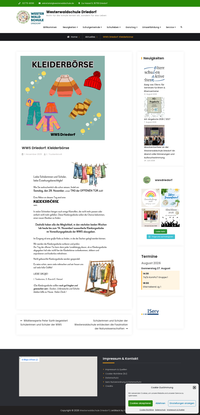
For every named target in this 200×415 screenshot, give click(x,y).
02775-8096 (28, 3)
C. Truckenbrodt (54, 154)
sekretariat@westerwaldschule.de (58, 3)
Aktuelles (90, 36)
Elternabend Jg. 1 (152, 286)
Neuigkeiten (69, 27)
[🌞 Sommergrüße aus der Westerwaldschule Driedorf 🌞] (170, 198)
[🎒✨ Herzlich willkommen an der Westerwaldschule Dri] (150, 198)
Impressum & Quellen (176, 410)
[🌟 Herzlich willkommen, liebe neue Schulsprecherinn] (150, 217)
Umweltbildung (150, 27)
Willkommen (50, 27)
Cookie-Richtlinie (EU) (116, 373)
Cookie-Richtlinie (147, 410)
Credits (109, 386)
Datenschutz (160, 410)
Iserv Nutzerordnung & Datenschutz (123, 381)
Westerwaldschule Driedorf (71, 12)
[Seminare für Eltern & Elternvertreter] (154, 75)
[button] (194, 387)
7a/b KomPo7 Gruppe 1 (155, 277)
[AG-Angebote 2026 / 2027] (154, 107)
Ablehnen (160, 403)
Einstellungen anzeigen (182, 403)
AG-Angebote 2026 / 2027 (157, 119)
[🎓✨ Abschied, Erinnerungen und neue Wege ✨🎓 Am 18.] (170, 217)
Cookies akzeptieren (140, 403)
